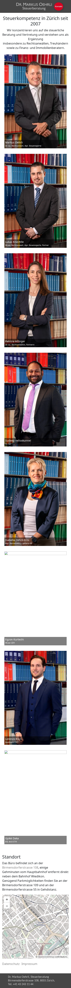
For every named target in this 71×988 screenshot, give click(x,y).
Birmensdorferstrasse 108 (20, 867)
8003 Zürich (47, 980)
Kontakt (58, 6)
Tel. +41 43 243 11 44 (20, 984)
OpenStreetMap (46, 956)
